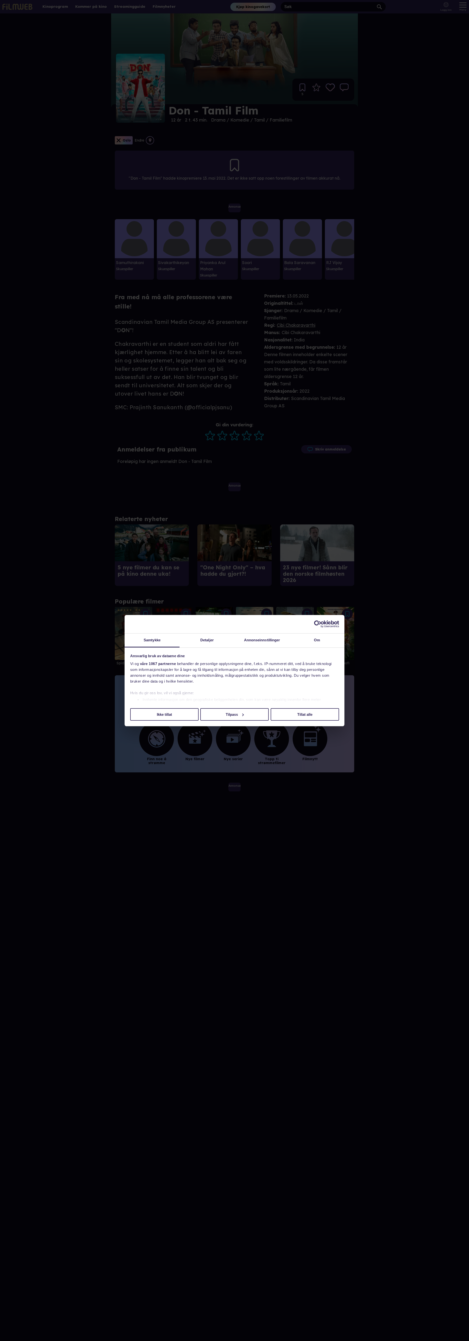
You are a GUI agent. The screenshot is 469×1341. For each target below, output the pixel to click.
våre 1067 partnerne (158, 664)
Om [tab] (317, 640)
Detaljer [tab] (207, 640)
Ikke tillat (164, 714)
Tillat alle (304, 714)
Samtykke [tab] (152, 640)
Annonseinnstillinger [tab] (262, 640)
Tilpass (232, 714)
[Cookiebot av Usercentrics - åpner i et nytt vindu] (317, 624)
